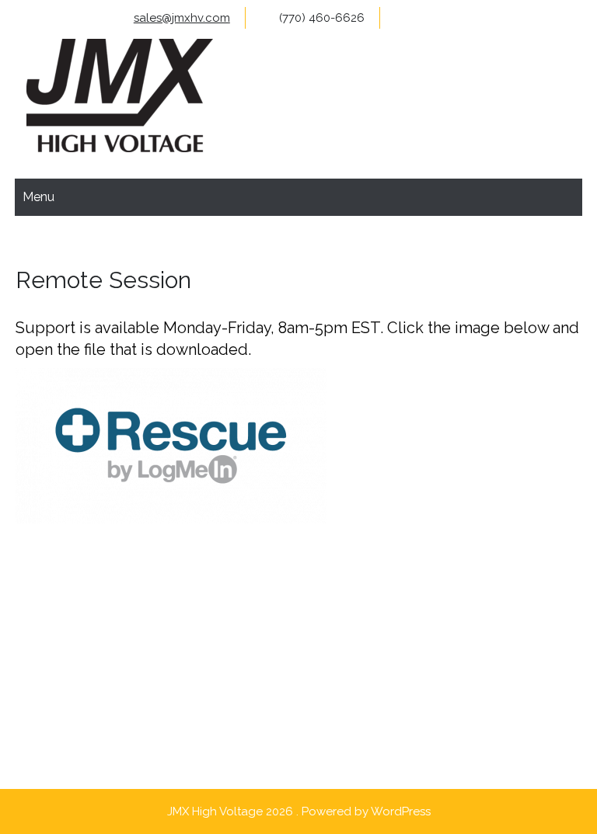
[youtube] (568, 17)
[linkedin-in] (506, 17)
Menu (38, 196)
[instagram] (475, 17)
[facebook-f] (413, 17)
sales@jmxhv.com (182, 18)
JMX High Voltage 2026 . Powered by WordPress (299, 811)
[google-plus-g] (537, 17)
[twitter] (444, 17)
